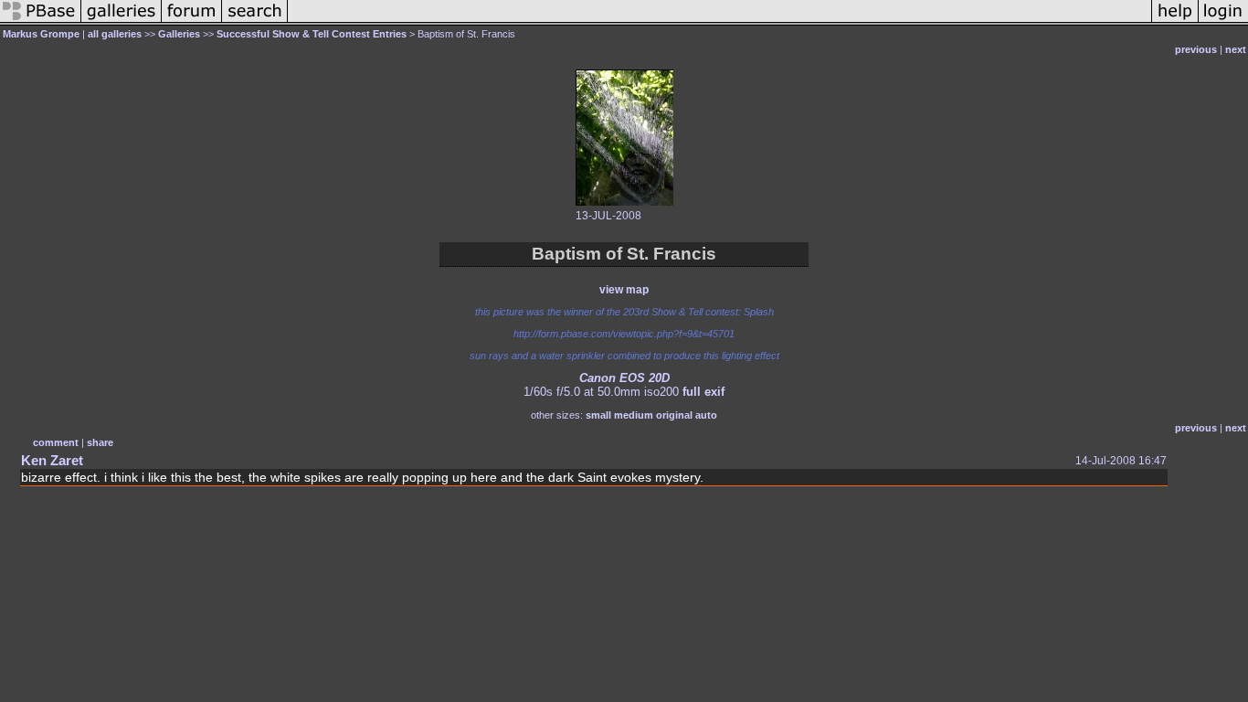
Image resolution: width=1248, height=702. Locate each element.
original (674, 415)
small (598, 415)
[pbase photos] (40, 21)
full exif (703, 392)
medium (633, 415)
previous (1196, 49)
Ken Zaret (52, 460)
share (100, 442)
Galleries (179, 33)
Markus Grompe (41, 33)
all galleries (115, 33)
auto (706, 415)
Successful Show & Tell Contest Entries (312, 33)
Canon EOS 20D (624, 378)
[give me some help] (1175, 21)
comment (56, 442)
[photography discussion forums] (192, 21)
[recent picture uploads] (121, 21)
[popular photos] (719, 21)
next (1235, 49)
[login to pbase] (1223, 21)
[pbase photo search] (255, 21)
